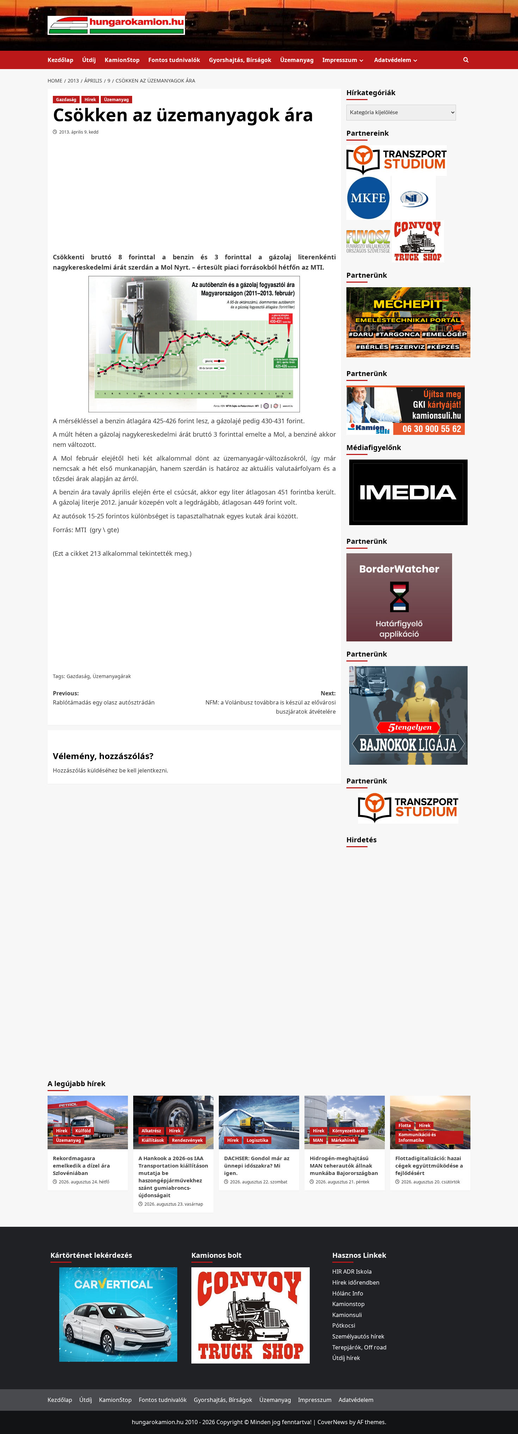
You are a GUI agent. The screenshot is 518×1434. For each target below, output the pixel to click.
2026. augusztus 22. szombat (258, 1182)
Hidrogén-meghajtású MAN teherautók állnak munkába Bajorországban (344, 1165)
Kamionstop (348, 1304)
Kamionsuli (347, 1315)
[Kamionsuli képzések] (405, 409)
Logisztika (257, 1140)
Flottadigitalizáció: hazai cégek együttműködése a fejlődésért (429, 1165)
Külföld (83, 1131)
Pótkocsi (343, 1325)
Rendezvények (187, 1140)
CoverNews (332, 1422)
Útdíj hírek (346, 1358)
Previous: (104, 697)
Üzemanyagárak (112, 676)
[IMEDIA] (408, 491)
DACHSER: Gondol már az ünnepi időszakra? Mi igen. (256, 1165)
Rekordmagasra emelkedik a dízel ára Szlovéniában (81, 1165)
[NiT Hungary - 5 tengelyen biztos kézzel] (408, 714)
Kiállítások (153, 1140)
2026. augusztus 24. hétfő (84, 1182)
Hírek (90, 100)
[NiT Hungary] (414, 197)
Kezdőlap (60, 60)
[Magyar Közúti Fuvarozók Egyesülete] (368, 197)
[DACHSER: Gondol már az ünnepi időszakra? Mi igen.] (259, 1122)
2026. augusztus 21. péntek (342, 1182)
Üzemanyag (297, 60)
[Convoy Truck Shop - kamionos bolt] (417, 241)
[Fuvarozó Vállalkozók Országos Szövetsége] (368, 241)
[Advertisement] (194, 196)
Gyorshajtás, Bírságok (240, 60)
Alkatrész (151, 1131)
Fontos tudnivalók (174, 60)
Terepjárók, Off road (359, 1347)
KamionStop (122, 60)
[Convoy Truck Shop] (250, 1315)
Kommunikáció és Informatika (417, 1137)
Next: (270, 702)
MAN (318, 1140)
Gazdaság (66, 100)
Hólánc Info (347, 1293)
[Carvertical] (118, 1314)
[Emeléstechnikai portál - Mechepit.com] (408, 321)
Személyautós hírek (358, 1336)
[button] (466, 60)
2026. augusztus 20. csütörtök (430, 1182)
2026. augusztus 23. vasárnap (173, 1204)
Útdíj (89, 60)
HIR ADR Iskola (352, 1271)
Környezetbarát (348, 1131)
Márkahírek (343, 1140)
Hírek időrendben (356, 1282)
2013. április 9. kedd (78, 132)
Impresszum (339, 60)
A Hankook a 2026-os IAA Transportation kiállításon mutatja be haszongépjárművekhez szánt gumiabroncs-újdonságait (173, 1177)
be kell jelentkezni (143, 770)
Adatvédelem (392, 60)
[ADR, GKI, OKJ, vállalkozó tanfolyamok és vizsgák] (396, 160)
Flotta (405, 1125)
